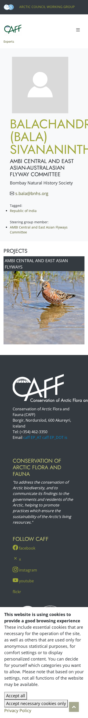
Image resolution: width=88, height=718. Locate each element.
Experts (9, 41)
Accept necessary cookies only (36, 703)
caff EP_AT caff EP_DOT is (45, 437)
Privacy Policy (17, 710)
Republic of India (23, 210)
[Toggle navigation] (78, 30)
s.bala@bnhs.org (31, 193)
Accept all (15, 695)
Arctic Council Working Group (46, 6)
